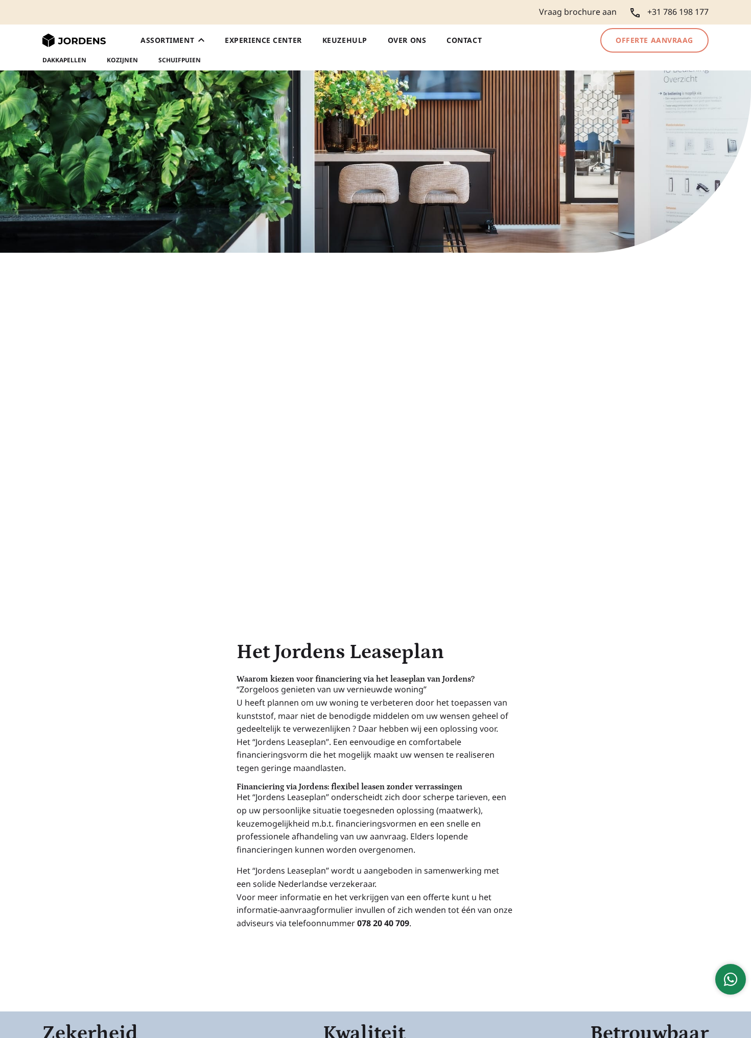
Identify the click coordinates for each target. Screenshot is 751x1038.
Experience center (263, 40)
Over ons (407, 40)
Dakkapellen (64, 60)
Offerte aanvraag (654, 40)
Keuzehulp (344, 40)
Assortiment (167, 40)
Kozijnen (122, 60)
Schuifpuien (179, 60)
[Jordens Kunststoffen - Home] (74, 41)
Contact (464, 40)
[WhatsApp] (730, 979)
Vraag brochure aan (578, 11)
